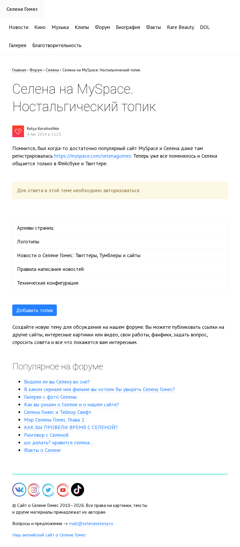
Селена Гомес (22, 9)
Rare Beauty (180, 27)
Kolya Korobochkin (43, 128)
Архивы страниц (35, 227)
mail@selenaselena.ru (91, 523)
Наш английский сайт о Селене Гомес (49, 535)
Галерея (17, 45)
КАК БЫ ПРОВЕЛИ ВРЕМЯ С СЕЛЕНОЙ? (71, 427)
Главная (19, 70)
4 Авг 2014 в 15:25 (44, 134)
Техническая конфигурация (47, 282)
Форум (102, 27)
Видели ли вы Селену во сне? (57, 381)
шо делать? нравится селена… (59, 442)
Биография (128, 27)
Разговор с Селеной (46, 434)
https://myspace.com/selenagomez (92, 155)
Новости (18, 27)
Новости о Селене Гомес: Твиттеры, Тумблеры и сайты (78, 255)
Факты (153, 27)
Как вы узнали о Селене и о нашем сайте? (71, 404)
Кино (40, 27)
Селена (52, 70)
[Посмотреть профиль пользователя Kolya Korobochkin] (18, 131)
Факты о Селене (42, 450)
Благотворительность (56, 45)
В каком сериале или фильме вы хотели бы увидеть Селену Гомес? (99, 389)
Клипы (82, 27)
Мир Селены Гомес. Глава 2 (54, 419)
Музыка (60, 27)
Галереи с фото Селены (50, 396)
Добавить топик (34, 310)
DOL (205, 27)
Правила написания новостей (50, 269)
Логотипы (28, 241)
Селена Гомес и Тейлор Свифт (57, 412)
